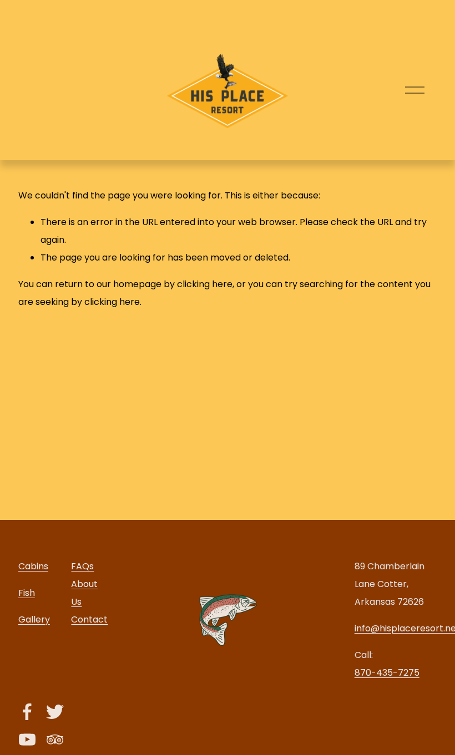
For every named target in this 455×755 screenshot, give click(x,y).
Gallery (34, 619)
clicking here (204, 284)
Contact (89, 619)
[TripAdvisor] (55, 739)
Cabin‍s (33, 566)
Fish (26, 592)
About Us (84, 593)
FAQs (82, 566)
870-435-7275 (387, 672)
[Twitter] (55, 712)
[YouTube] (27, 739)
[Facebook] (27, 712)
